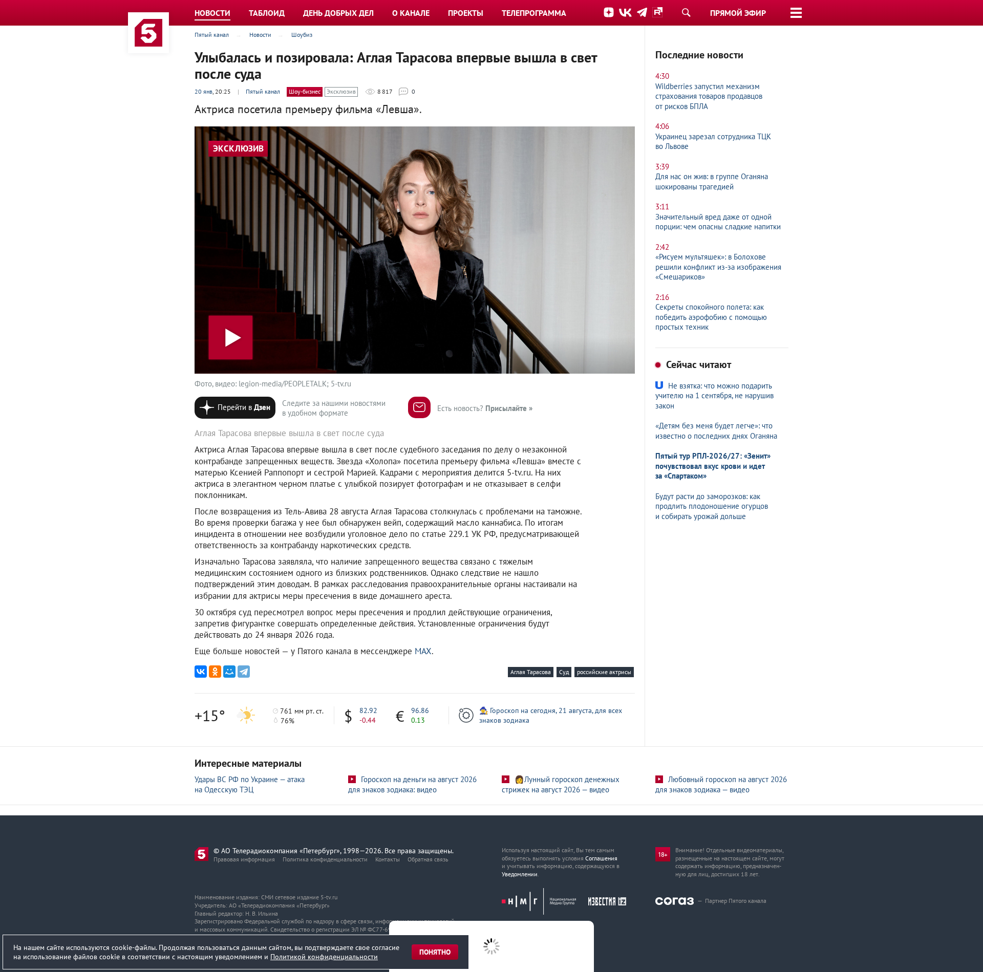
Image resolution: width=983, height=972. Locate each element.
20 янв (203, 91)
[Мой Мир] (229, 671)
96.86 (420, 710)
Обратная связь (428, 859)
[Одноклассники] (215, 671)
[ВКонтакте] (201, 671)
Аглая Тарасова (530, 672)
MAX (423, 651)
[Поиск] (686, 12)
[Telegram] (244, 671)
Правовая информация (244, 859)
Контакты (387, 859)
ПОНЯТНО (435, 952)
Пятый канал (263, 91)
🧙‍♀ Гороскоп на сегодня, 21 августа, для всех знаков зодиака (550, 715)
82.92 (368, 710)
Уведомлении (520, 874)
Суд (564, 672)
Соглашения (601, 858)
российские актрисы (604, 672)
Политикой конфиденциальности (324, 956)
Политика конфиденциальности (325, 859)
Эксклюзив (341, 91)
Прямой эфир (738, 13)
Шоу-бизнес (304, 91)
